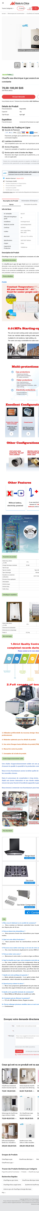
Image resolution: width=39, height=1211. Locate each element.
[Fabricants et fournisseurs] (19, 3)
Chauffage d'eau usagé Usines (12, 1185)
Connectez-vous (7, 192)
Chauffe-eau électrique (25, 1159)
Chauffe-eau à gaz (7, 1162)
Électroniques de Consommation (16, 13)
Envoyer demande (18, 97)
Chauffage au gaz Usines (10, 1180)
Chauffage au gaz (7, 1159)
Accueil (4, 13)
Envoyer (19, 1051)
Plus (3, 1192)
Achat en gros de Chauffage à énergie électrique (17, 1189)
